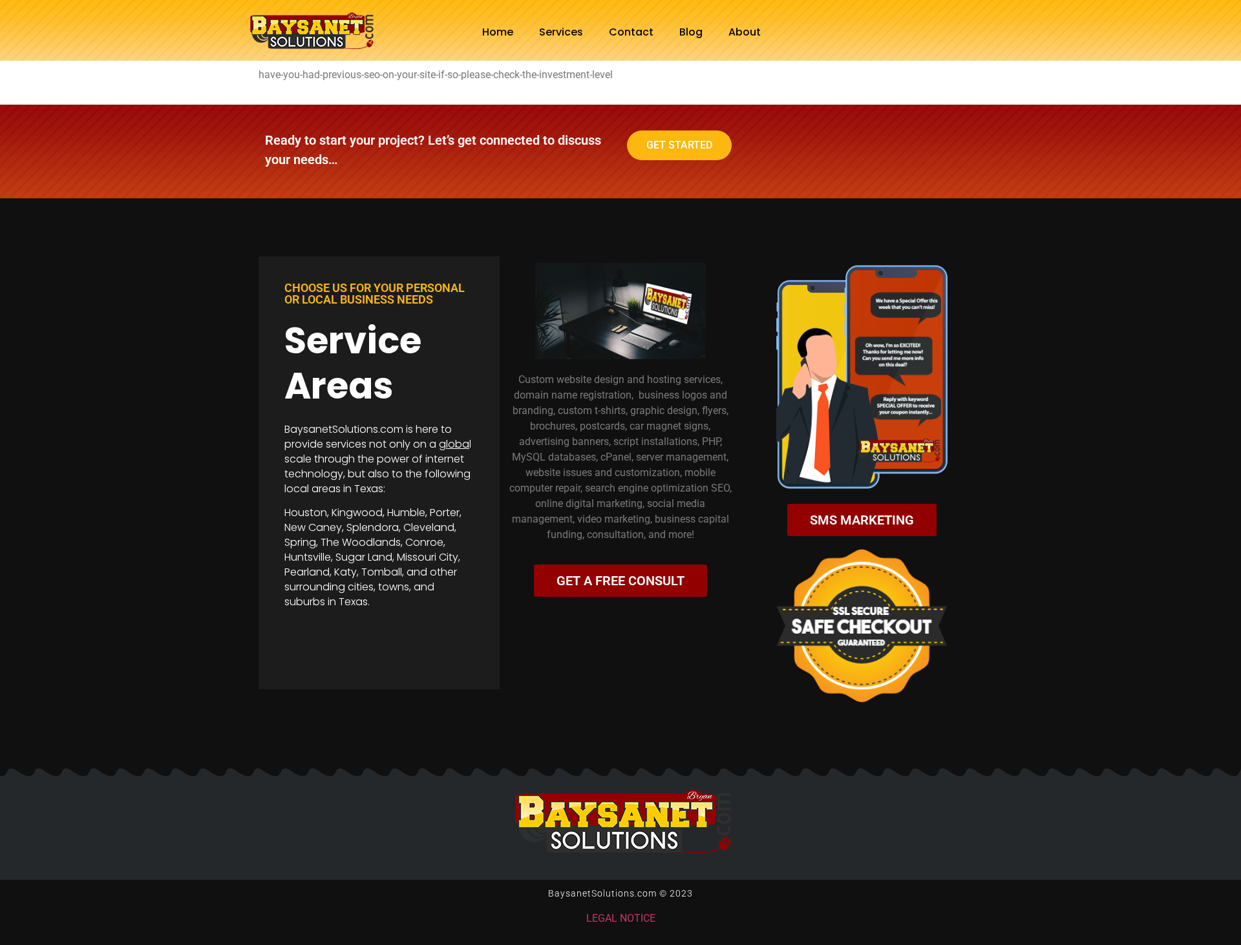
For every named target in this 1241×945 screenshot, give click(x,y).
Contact (631, 32)
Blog (691, 32)
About (744, 32)
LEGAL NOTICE (620, 918)
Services (561, 32)
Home (497, 32)
